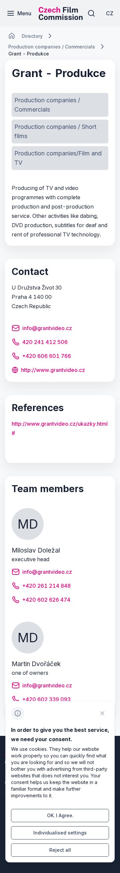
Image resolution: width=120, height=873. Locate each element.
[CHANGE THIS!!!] (11, 36)
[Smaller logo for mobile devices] (61, 18)
